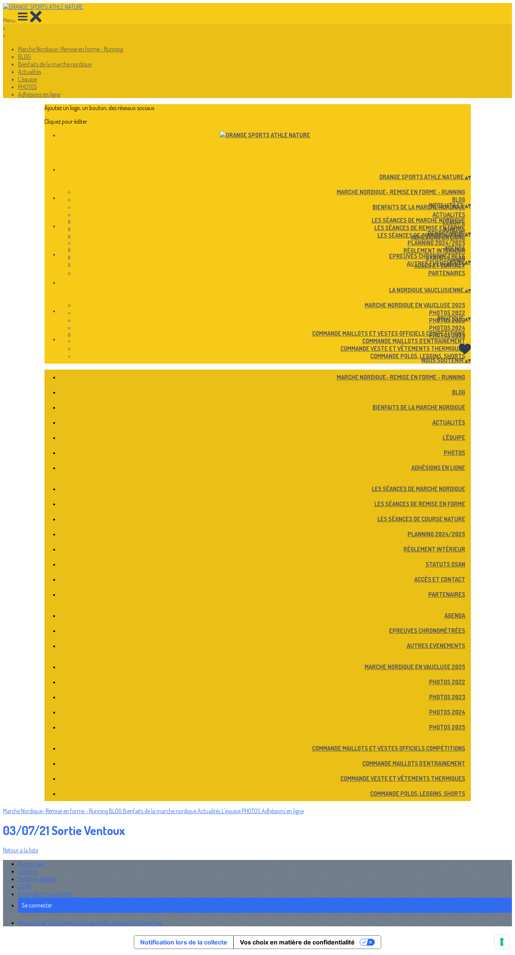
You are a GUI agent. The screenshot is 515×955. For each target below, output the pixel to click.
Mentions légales (36, 879)
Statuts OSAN (445, 564)
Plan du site (31, 863)
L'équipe (27, 79)
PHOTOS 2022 (447, 312)
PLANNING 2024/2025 (436, 243)
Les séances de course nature (421, 235)
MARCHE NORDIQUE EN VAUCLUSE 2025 (415, 305)
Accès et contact (439, 579)
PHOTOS (27, 87)
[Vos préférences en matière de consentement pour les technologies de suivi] (502, 942)
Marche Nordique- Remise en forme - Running (70, 49)
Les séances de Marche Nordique (418, 220)
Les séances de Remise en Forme (419, 228)
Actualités (29, 71)
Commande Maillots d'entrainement (413, 341)
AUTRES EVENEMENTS (436, 263)
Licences (28, 871)
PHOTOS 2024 (447, 328)
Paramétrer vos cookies (45, 894)
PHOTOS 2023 (447, 697)
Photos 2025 (447, 727)
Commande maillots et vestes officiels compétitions (388, 333)
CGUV (24, 886)
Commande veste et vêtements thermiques (402, 348)
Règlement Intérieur (434, 250)
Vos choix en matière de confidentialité (297, 942)
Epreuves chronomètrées (427, 256)
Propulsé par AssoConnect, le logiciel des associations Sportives (90, 922)
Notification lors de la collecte (183, 942)
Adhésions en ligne (39, 94)
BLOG (24, 56)
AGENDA (454, 248)
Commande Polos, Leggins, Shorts (417, 356)
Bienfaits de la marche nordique (55, 64)
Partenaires (446, 273)
